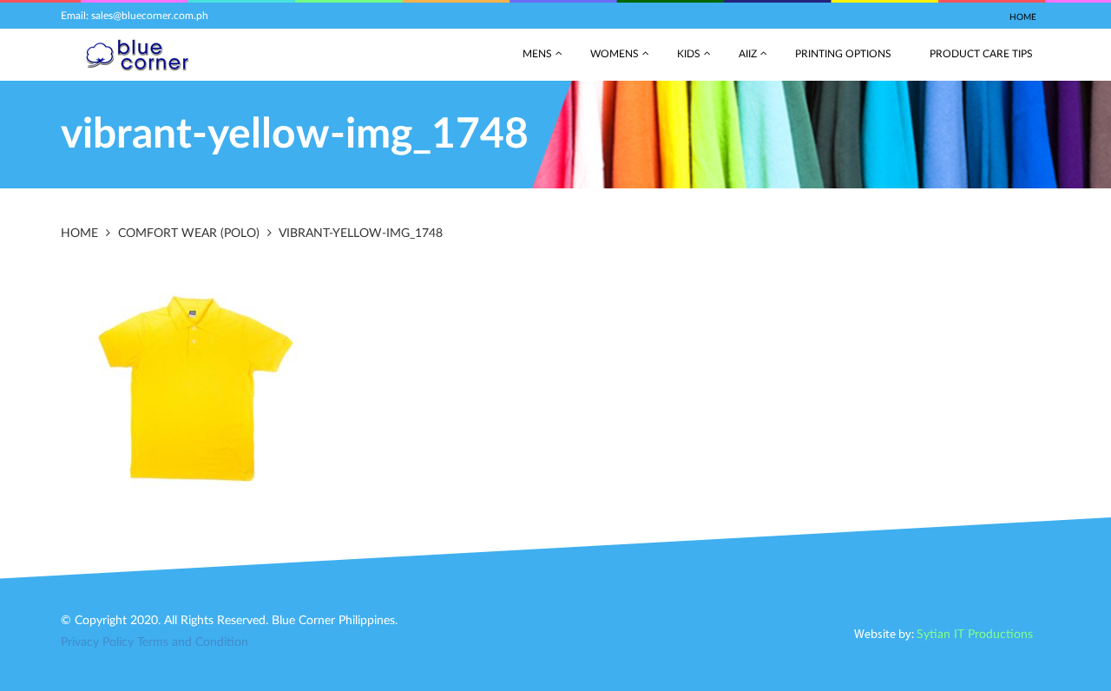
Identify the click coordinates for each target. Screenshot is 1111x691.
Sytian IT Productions (975, 634)
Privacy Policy (97, 642)
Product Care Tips (981, 54)
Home (1022, 17)
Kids (688, 54)
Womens (614, 54)
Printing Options (843, 54)
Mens (537, 54)
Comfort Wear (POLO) (189, 233)
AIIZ (748, 54)
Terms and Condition (192, 642)
